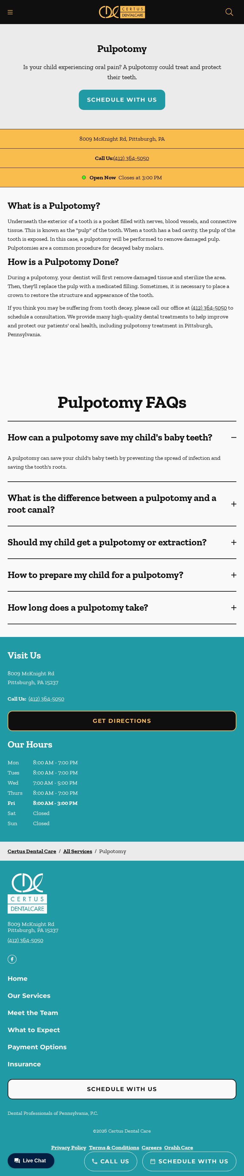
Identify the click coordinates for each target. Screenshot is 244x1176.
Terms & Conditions (114, 1147)
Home (18, 978)
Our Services (29, 995)
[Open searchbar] (229, 12)
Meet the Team (33, 1013)
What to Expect (34, 1030)
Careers (152, 1147)
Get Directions (122, 720)
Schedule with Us (122, 99)
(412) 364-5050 (131, 158)
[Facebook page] (12, 959)
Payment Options (37, 1047)
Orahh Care (178, 1147)
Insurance (24, 1064)
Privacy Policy (68, 1147)
